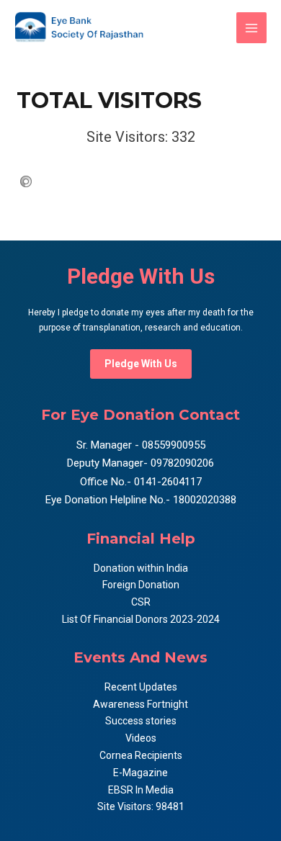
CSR (141, 602)
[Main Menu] (251, 27)
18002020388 (204, 499)
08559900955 (172, 445)
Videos (140, 738)
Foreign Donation (140, 584)
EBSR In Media (141, 790)
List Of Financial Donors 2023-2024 (141, 619)
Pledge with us (140, 363)
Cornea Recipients (140, 755)
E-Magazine (140, 772)
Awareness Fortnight (140, 704)
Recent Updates (140, 687)
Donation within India (141, 568)
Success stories (141, 721)
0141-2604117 (168, 481)
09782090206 (181, 463)
